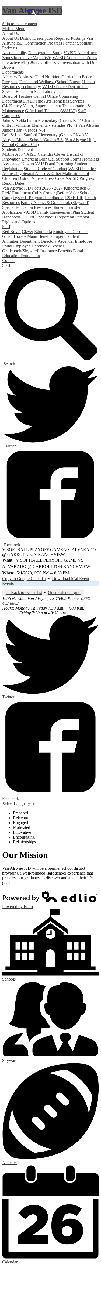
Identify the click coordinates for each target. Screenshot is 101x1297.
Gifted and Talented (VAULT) (51, 110)
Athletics (9, 77)
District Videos (30, 178)
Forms (75, 159)
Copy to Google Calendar (24, 578)
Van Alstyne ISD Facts (21, 188)
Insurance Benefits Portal (61, 251)
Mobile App (12, 154)
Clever (59, 154)
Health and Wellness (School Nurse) (50, 81)
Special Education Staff (22, 91)
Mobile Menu (13, 28)
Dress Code (54, 178)
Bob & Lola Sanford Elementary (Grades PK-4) (43, 135)
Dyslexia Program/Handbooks (38, 197)
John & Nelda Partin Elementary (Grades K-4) (41, 120)
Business (25, 77)
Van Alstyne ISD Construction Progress (47, 40)
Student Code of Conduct (45, 168)
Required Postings (69, 38)
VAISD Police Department (65, 86)
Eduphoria (43, 231)
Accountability (14, 52)
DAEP (28, 101)
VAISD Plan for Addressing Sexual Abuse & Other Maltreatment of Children (49, 173)
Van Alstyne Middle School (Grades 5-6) (47, 137)
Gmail (7, 236)
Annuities (10, 241)
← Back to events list (24, 592)
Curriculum (71, 77)
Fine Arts (43, 101)
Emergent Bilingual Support (45, 159)
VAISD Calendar (38, 154)
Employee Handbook (31, 246)
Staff (82, 110)
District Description (36, 38)
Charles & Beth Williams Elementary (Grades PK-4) (48, 122)
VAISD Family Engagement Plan (51, 212)
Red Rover (11, 231)
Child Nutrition (47, 77)
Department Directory (38, 241)
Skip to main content (19, 23)
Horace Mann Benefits (33, 236)
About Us (10, 38)
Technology (31, 86)
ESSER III (74, 197)
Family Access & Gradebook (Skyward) (55, 202)
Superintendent (48, 106)
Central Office (45, 96)
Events (8, 583)
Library (49, 91)
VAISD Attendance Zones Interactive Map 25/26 (49, 55)
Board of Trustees (17, 96)
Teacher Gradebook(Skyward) (33, 248)
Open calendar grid (64, 592)
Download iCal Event (70, 578)
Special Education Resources (26, 207)
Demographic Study (45, 52)
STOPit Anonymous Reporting (48, 217)
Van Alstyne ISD (32, 10)
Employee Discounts (70, 231)
